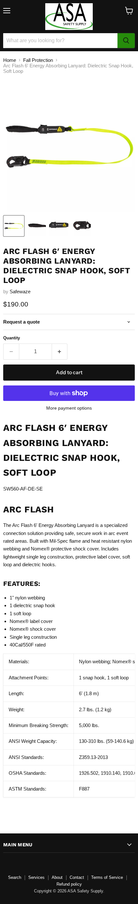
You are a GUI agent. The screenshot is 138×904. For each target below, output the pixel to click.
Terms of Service (107, 877)
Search (14, 877)
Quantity (11, 337)
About (57, 877)
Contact (77, 877)
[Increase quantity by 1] (60, 352)
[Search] (126, 40)
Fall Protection (38, 60)
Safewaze (20, 291)
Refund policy (69, 884)
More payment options (69, 408)
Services (36, 877)
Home (9, 60)
